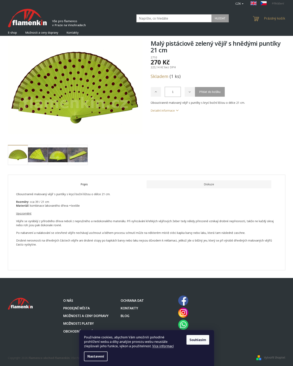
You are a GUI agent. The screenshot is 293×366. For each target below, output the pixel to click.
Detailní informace (163, 110)
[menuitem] (12, 32)
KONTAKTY (129, 308)
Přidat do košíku (210, 92)
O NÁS (68, 300)
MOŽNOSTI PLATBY (78, 323)
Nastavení (95, 356)
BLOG (125, 316)
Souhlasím (197, 340)
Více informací (163, 346)
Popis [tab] (84, 184)
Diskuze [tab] (209, 184)
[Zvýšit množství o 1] (156, 92)
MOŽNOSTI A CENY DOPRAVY (86, 316)
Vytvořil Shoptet (274, 357)
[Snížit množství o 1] (190, 92)
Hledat (220, 18)
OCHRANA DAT (132, 300)
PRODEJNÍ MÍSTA (76, 308)
